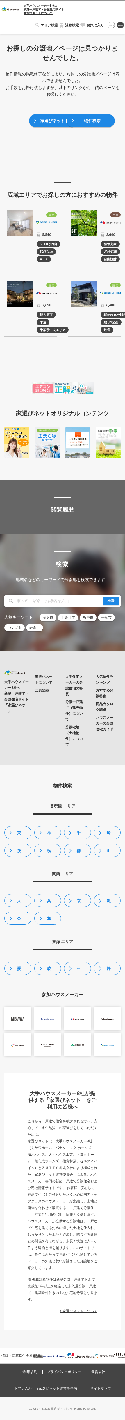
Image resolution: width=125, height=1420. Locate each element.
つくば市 (15, 628)
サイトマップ (100, 1388)
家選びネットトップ (54, 122)
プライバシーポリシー (64, 1372)
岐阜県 (49, 970)
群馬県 (79, 852)
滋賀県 (109, 902)
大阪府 (19, 902)
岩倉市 (34, 628)
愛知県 (19, 970)
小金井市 (68, 618)
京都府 (79, 902)
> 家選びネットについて (78, 1311)
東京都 (19, 835)
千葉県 (79, 835)
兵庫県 (49, 902)
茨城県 (19, 852)
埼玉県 (109, 835)
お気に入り (95, 25)
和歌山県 (49, 920)
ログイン (111, 25)
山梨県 (109, 852)
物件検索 (92, 120)
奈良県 (19, 920)
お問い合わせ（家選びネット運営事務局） (47, 1388)
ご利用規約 (28, 1372)
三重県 (79, 970)
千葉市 (106, 618)
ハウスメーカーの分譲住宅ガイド (104, 723)
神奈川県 (49, 835)
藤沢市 (48, 618)
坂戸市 (88, 618)
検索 (111, 601)
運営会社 (98, 1372)
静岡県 (109, 970)
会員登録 (120, 25)
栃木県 (49, 852)
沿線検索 (72, 25)
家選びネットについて (38, 13)
